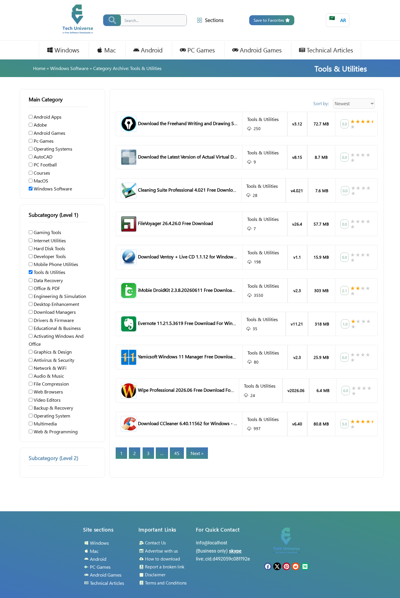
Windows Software (69, 68)
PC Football (45, 164)
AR (337, 19)
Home (39, 68)
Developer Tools (49, 256)
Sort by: (321, 103)
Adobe (40, 125)
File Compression (51, 384)
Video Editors (47, 400)
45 (177, 453)
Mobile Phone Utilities (55, 264)
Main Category (46, 99)
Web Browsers (48, 392)
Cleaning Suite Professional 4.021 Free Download (188, 190)
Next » (197, 453)
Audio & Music (48, 376)
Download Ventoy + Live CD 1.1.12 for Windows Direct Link (198, 256)
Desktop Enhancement (56, 304)
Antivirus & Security (53, 360)
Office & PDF (46, 288)
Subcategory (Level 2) (53, 457)
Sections (214, 20)
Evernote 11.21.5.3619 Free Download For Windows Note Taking (203, 323)
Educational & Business (57, 328)
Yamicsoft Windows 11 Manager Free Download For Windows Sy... (205, 356)
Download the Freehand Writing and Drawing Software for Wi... (202, 123)
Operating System (51, 416)
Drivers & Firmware (53, 320)
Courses (41, 173)
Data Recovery (48, 280)
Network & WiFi (49, 368)
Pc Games (43, 141)
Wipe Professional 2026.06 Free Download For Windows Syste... (202, 390)
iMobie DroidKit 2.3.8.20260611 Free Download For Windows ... (202, 290)
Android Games (49, 133)
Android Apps (47, 117)
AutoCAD (42, 157)
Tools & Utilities (49, 272)
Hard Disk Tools (49, 248)
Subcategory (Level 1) (53, 214)
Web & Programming (55, 431)
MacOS (40, 181)
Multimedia (45, 423)
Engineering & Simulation (59, 296)
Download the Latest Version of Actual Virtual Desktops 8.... (197, 157)
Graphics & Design (52, 352)
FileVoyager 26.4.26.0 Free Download (175, 223)
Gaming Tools (47, 232)
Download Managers (54, 312)
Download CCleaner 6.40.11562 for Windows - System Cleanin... (203, 423)
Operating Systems (52, 149)
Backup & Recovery (53, 408)
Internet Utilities (49, 240)
